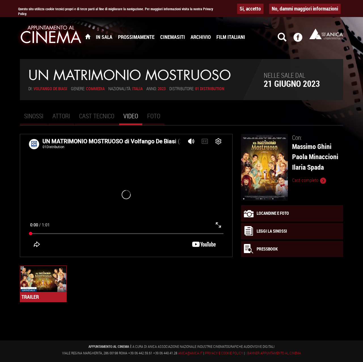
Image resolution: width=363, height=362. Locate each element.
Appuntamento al (51, 35)
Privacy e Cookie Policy (224, 352)
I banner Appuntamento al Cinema (273, 352)
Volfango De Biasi (50, 88)
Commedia (95, 88)
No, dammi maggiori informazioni (305, 8)
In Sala (104, 36)
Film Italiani (230, 36)
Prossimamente (136, 36)
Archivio (201, 36)
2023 (162, 88)
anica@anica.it (190, 352)
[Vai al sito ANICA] (326, 33)
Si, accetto (250, 8)
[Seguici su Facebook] (301, 40)
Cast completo (306, 180)
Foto (153, 116)
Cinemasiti (172, 36)
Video (132, 118)
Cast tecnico (96, 116)
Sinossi (33, 116)
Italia (137, 88)
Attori (61, 116)
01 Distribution (209, 88)
